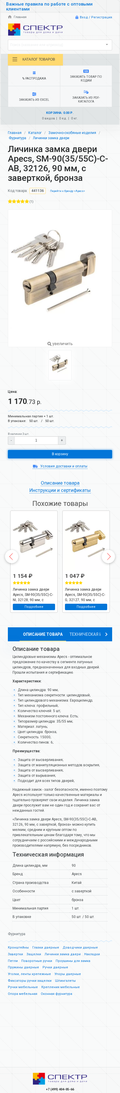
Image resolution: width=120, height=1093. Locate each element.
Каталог (35, 133)
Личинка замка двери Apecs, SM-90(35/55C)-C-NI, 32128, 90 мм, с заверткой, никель (33, 594)
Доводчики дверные (80, 947)
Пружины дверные (23, 967)
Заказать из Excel (34, 100)
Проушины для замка (73, 961)
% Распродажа (34, 78)
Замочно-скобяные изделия (72, 133)
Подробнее (33, 607)
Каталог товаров (38, 59)
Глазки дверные (45, 947)
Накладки (92, 954)
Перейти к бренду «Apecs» (67, 191)
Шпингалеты (65, 981)
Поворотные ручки (36, 961)
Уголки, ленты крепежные (29, 974)
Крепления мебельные (60, 987)
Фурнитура (17, 138)
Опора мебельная (22, 994)
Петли (13, 961)
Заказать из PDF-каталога (86, 99)
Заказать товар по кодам (86, 78)
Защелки (34, 954)
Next (108, 556)
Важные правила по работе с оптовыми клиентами (49, 6)
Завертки (15, 954)
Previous (11, 556)
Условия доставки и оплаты (63, 466)
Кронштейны (18, 947)
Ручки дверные (55, 967)
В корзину (60, 454)
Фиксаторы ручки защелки (30, 981)
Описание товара (43, 634)
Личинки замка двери (51, 138)
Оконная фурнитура (56, 994)
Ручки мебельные (23, 987)
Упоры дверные (67, 974)
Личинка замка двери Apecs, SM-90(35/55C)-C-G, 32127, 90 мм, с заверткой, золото (85, 594)
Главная (20, 17)
